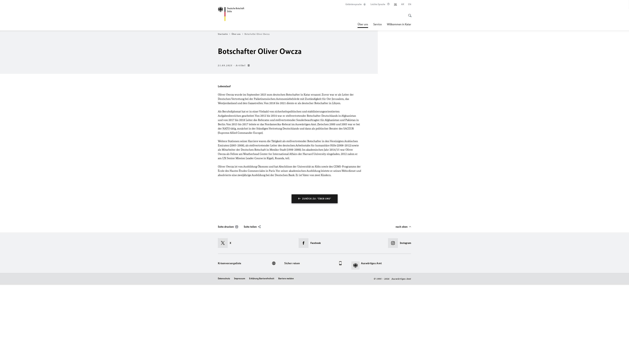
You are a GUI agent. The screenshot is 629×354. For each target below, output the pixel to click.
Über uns (363, 25)
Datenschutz (224, 278)
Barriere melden (286, 278)
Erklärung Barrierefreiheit (261, 278)
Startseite (223, 34)
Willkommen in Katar (399, 24)
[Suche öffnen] (408, 13)
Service (377, 24)
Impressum (239, 278)
